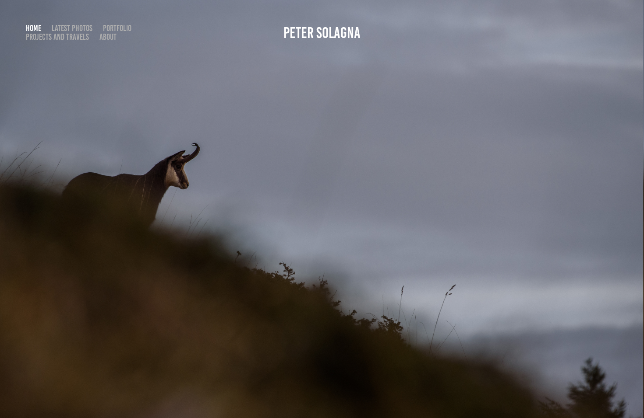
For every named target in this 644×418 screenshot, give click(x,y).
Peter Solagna (322, 32)
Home (33, 28)
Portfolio (117, 28)
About (108, 37)
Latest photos (72, 28)
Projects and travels (57, 37)
